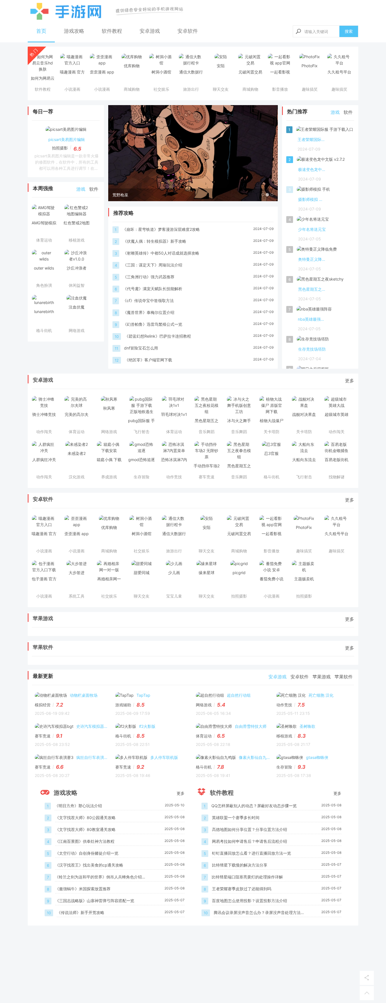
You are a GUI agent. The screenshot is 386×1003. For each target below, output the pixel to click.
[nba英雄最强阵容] (314, 310)
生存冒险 (284, 767)
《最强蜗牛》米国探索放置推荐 (82, 888)
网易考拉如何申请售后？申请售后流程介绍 (249, 841)
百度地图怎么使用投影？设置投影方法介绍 (249, 900)
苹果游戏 (43, 618)
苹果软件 (43, 647)
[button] (121, 153)
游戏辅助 (123, 704)
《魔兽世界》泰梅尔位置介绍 (148, 312)
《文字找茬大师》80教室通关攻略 (85, 829)
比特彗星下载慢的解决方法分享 (239, 865)
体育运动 (204, 735)
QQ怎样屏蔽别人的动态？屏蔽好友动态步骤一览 (254, 805)
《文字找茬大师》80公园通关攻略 (85, 817)
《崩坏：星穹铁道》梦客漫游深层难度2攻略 (161, 229)
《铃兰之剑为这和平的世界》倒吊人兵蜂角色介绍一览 (100, 877)
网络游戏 (204, 704)
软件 (93, 189)
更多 (349, 380)
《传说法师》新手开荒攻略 (80, 912)
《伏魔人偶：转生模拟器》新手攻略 (154, 241)
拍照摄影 (60, 148)
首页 (41, 31)
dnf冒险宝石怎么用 (141, 348)
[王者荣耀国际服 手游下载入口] (324, 130)
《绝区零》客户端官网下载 (148, 359)
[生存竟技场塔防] (313, 340)
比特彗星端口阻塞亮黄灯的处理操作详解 (247, 876)
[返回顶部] (367, 993)
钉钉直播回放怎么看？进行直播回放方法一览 (251, 853)
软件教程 (112, 31)
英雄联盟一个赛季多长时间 (235, 817)
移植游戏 (284, 735)
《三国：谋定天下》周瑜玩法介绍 (152, 264)
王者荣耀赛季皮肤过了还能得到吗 (241, 888)
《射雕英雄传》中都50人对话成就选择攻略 (161, 253)
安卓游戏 (150, 31)
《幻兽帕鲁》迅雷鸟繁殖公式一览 (152, 324)
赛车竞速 (43, 735)
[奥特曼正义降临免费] (317, 250)
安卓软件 (187, 31)
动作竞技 (284, 704)
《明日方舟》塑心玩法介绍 (78, 805)
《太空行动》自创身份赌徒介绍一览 (86, 853)
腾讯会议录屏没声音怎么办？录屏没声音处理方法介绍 (259, 913)
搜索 (349, 31)
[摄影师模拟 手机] (313, 190)
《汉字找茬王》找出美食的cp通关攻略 (89, 865)
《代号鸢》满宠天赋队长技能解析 (152, 288)
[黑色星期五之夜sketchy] (320, 280)
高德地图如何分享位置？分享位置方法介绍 (249, 829)
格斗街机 (123, 735)
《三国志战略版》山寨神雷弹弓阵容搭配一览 (94, 900)
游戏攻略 (74, 31)
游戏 (80, 189)
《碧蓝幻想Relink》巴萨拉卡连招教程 (158, 336)
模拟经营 (43, 704)
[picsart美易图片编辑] (65, 130)
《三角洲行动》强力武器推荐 (148, 276)
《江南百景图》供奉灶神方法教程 (84, 841)
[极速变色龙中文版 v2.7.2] (321, 160)
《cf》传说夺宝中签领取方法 (148, 300)
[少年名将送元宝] (313, 220)
